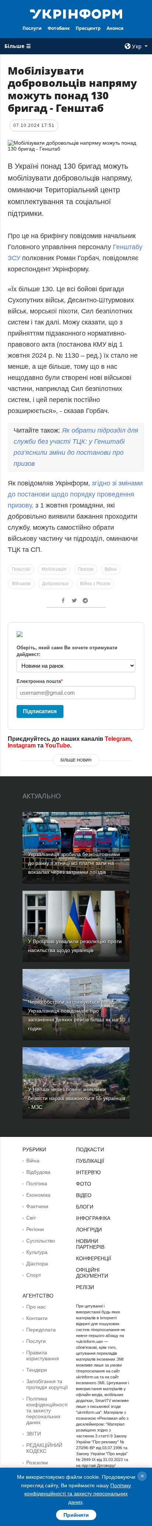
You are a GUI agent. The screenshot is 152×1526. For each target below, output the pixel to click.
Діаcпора (37, 1263)
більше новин (76, 760)
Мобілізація (54, 569)
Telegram (118, 739)
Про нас (36, 1307)
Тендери (36, 1370)
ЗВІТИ (33, 1434)
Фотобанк (59, 28)
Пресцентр (88, 28)
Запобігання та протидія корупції (47, 1384)
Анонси (115, 28)
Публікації (90, 1161)
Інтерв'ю (88, 1172)
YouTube (57, 745)
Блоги (84, 1207)
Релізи (85, 1287)
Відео (83, 1195)
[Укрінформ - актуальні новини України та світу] (76, 13)
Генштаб (21, 569)
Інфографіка (93, 1218)
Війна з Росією (95, 583)
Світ (31, 1218)
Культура (37, 1252)
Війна (111, 569)
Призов (85, 569)
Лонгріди (89, 1230)
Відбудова (38, 1172)
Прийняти (76, 1515)
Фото (83, 1184)
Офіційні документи (92, 1273)
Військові (21, 583)
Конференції (93, 1258)
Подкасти (90, 1149)
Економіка (38, 1195)
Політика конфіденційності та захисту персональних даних (47, 1410)
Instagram (22, 745)
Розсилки (37, 1462)
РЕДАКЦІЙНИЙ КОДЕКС (44, 1448)
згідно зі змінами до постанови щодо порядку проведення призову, (75, 494)
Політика (36, 1183)
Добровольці (55, 583)
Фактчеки (37, 1206)
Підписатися (40, 711)
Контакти (37, 1318)
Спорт (33, 1275)
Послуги (32, 28)
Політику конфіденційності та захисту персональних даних (77, 1493)
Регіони (35, 1229)
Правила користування (42, 1355)
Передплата (41, 1330)
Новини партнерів (90, 1244)
